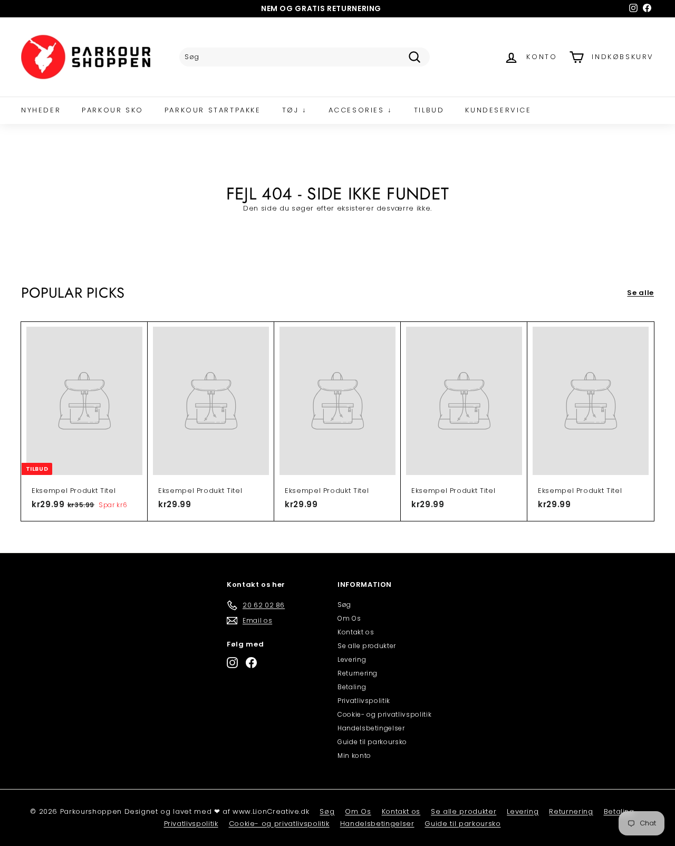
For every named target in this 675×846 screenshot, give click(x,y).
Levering (352, 659)
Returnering (358, 673)
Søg (344, 604)
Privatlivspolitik (364, 700)
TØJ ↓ (294, 110)
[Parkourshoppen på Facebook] (251, 662)
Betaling (352, 686)
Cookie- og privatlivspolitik (384, 714)
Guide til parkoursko (372, 741)
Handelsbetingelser (371, 728)
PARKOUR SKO (112, 110)
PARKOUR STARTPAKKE (213, 110)
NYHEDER (41, 110)
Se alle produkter (367, 645)
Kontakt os (356, 632)
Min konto (354, 755)
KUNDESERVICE (498, 110)
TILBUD (429, 110)
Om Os (349, 618)
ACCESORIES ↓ (361, 110)
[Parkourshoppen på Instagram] (232, 662)
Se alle (640, 293)
